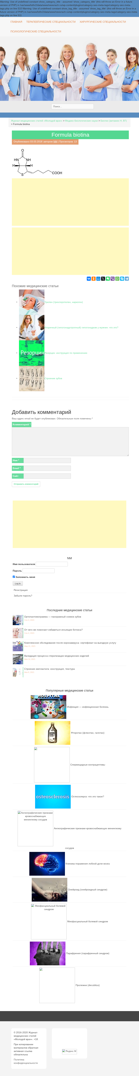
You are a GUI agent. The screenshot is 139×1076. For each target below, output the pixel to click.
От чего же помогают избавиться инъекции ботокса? (53, 629)
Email (17, 468)
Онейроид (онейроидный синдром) (87, 889)
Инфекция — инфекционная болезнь (87, 706)
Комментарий (22, 424)
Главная (16, 21)
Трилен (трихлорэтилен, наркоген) (63, 302)
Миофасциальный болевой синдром (87, 921)
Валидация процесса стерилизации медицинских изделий (56, 655)
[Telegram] (127, 279)
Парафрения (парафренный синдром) (87, 953)
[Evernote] (108, 279)
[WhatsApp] (117, 279)
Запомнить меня (25, 577)
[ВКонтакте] (89, 279)
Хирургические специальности (103, 21)
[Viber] (113, 279)
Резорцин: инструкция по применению (65, 352)
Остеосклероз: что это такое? (87, 796)
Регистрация (21, 590)
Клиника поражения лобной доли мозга (88, 863)
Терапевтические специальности (51, 21)
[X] (103, 279)
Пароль (17, 570)
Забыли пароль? (23, 595)
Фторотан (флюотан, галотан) (87, 732)
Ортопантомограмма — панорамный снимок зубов (52, 616)
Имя (16, 460)
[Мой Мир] (98, 279)
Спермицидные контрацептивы (87, 764)
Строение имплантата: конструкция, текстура (49, 668)
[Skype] (122, 279)
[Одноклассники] (94, 279)
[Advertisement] (70, 202)
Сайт (15, 476)
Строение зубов (53, 378)
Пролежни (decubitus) (88, 985)
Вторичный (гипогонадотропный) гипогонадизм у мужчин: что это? (81, 327)
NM (55, 141)
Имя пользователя (24, 564)
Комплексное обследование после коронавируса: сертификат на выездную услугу (70, 642)
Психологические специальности (36, 31)
